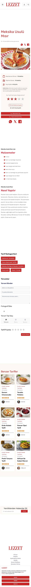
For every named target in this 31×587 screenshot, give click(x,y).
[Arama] (28, 4)
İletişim (15, 556)
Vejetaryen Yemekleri (8, 258)
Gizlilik (15, 560)
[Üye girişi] (24, 4)
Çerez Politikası (15, 562)
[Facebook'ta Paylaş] (28, 45)
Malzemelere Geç (16, 113)
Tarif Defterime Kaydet (16, 105)
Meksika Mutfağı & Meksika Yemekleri (13, 266)
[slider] (15, 99)
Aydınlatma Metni (15, 558)
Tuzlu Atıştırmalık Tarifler (9, 262)
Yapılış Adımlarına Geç (16, 116)
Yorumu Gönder (25, 334)
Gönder (24, 511)
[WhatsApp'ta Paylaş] (22, 45)
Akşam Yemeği (16, 270)
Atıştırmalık (5, 270)
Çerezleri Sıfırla (15, 564)
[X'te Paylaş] (25, 45)
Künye (15, 554)
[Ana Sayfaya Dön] (15, 548)
